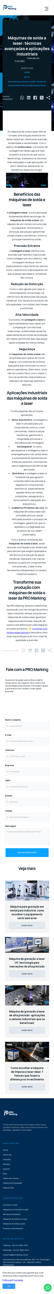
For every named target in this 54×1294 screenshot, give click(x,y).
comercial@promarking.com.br (15, 1255)
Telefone (9, 750)
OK (9, 1286)
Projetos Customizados (13, 1228)
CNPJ (7, 780)
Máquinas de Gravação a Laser (16, 1209)
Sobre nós (7, 1154)
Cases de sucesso (11, 1178)
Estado (8, 795)
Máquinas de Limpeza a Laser (15, 1219)
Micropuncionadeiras (11, 1214)
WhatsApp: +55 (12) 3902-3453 (16, 1250)
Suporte (6, 1169)
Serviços (6, 1164)
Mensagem (10, 826)
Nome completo (13, 719)
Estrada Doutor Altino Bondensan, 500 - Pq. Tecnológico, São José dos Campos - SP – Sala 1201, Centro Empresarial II (27, 1262)
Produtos (7, 1159)
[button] (46, 7)
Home (27, 72)
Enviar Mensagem (27, 852)
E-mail (8, 735)
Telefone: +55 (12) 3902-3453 (15, 1245)
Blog (27, 77)
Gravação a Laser (10, 1205)
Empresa (9, 765)
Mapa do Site (8, 1188)
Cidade (8, 810)
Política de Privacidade (12, 1183)
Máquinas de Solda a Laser (14, 1223)
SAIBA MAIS (27, 925)
